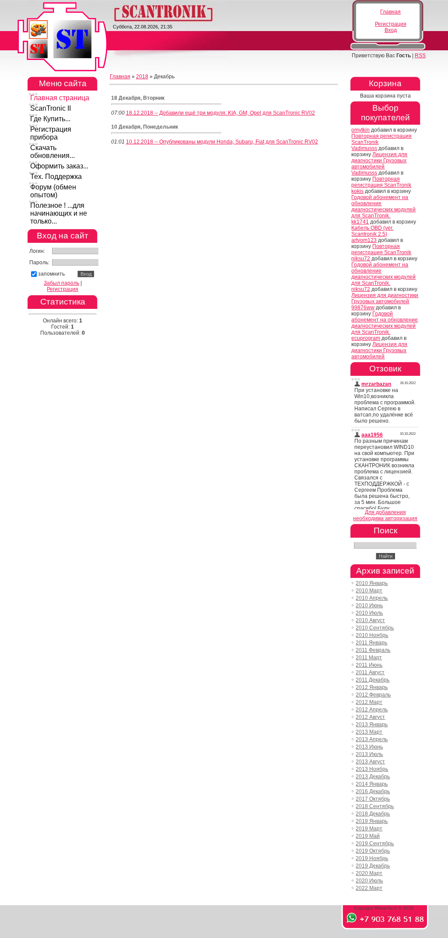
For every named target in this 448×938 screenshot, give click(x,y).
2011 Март (369, 657)
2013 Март (369, 732)
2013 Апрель (372, 739)
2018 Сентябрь (375, 806)
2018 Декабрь (373, 814)
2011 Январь (371, 643)
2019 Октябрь (373, 851)
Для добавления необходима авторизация (385, 515)
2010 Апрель (372, 598)
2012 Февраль (373, 695)
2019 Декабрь (373, 866)
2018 (142, 77)
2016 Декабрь (373, 791)
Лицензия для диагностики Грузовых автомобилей (379, 160)
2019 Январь (372, 821)
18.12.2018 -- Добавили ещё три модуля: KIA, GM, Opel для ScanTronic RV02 (220, 113)
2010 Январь (372, 583)
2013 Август (370, 762)
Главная (390, 12)
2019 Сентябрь (375, 843)
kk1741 (360, 222)
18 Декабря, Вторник (137, 98)
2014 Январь (372, 784)
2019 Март (369, 829)
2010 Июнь (369, 605)
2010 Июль (369, 613)
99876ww (362, 307)
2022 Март (369, 888)
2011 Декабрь (372, 680)
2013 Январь (372, 724)
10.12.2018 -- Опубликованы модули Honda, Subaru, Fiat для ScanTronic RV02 (222, 142)
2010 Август (370, 620)
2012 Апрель (372, 710)
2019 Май (368, 836)
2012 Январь (372, 687)
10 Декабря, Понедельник (144, 127)
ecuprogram (365, 338)
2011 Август (370, 672)
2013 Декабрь (373, 777)
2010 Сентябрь (375, 628)
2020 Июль (369, 881)
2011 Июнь (369, 665)
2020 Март (369, 873)
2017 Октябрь (373, 799)
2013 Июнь (369, 747)
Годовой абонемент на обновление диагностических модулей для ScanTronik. (383, 206)
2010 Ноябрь (372, 635)
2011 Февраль (373, 650)
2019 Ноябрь (372, 858)
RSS (420, 55)
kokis (357, 191)
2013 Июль (369, 754)
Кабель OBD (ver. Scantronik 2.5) (372, 231)
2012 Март (369, 702)
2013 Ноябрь (372, 769)
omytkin (360, 130)
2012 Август (370, 717)
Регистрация (390, 24)
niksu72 (360, 259)
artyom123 (364, 240)
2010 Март (369, 591)
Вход (391, 30)
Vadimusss (364, 148)
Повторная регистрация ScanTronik (381, 182)
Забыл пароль (61, 283)
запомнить (51, 274)
